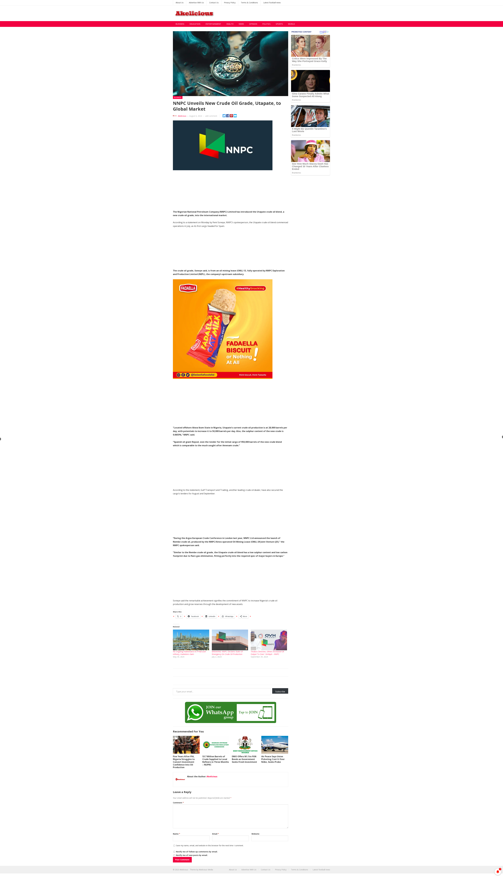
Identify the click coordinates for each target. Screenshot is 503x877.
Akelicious (182, 116)
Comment (178, 802)
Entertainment (213, 24)
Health (229, 24)
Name (176, 834)
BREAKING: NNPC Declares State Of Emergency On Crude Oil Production (227, 652)
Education (195, 24)
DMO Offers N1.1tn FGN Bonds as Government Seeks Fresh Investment (244, 759)
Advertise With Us (196, 2)
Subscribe (280, 691)
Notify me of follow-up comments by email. (197, 851)
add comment (211, 116)
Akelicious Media (206, 869)
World (291, 24)
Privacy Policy (230, 2)
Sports (279, 24)
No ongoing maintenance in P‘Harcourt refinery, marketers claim (189, 652)
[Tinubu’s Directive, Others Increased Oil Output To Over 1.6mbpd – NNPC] (269, 640)
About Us (180, 2)
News (241, 24)
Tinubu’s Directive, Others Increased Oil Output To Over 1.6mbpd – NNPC (267, 652)
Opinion (253, 24)
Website (255, 834)
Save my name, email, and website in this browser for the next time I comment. (210, 845)
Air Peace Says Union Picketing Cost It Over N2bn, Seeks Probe (273, 759)
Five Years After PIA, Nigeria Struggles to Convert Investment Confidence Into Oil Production (184, 762)
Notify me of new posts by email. (192, 855)
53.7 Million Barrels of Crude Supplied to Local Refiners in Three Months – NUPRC (215, 760)
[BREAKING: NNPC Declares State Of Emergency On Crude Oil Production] (230, 640)
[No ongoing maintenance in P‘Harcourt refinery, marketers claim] (191, 640)
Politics (266, 24)
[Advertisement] (282, 13)
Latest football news (272, 2)
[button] (230, 63)
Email (215, 834)
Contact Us (214, 2)
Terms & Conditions (249, 2)
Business (180, 24)
